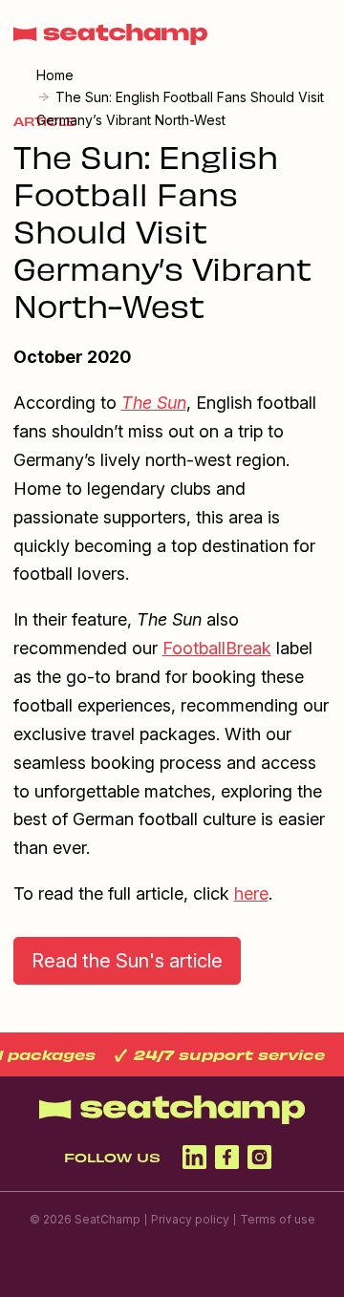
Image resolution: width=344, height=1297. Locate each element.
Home (55, 75)
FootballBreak (216, 648)
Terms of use (277, 1219)
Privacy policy (190, 1219)
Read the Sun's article (127, 960)
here (251, 893)
